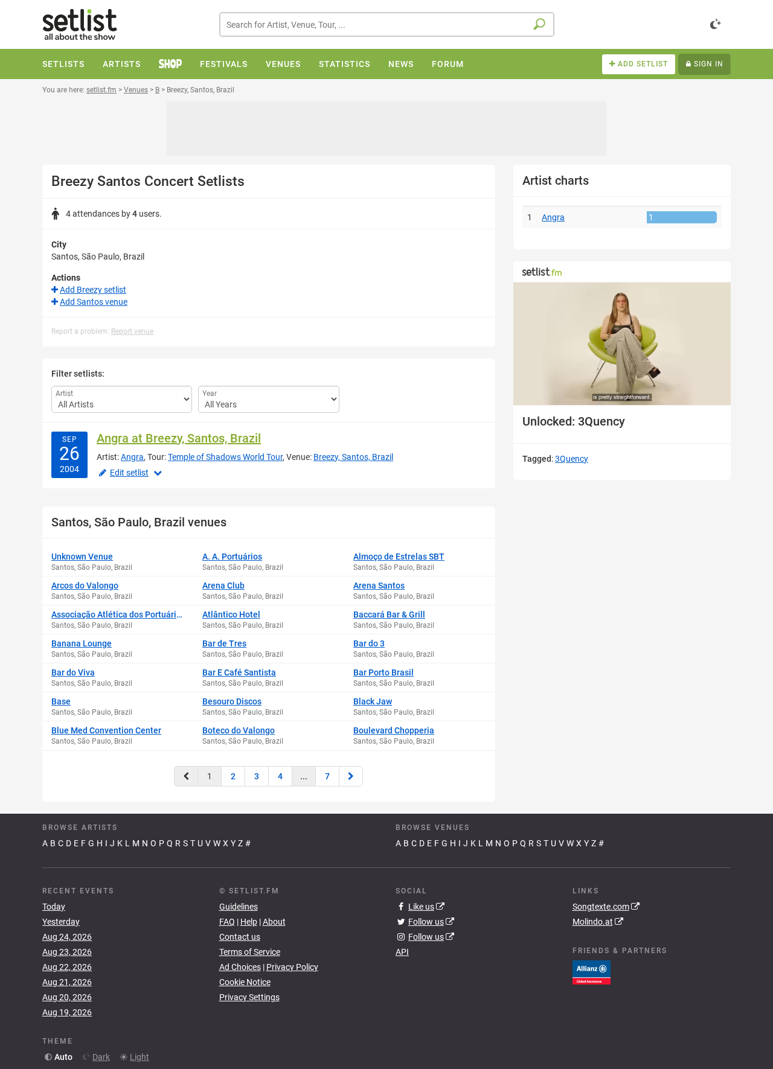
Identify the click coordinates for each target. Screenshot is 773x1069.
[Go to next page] (351, 776)
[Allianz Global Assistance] (592, 972)
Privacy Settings (249, 997)
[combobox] (386, 24)
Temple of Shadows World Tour (225, 457)
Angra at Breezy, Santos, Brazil (179, 438)
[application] (622, 343)
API (402, 952)
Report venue (132, 331)
